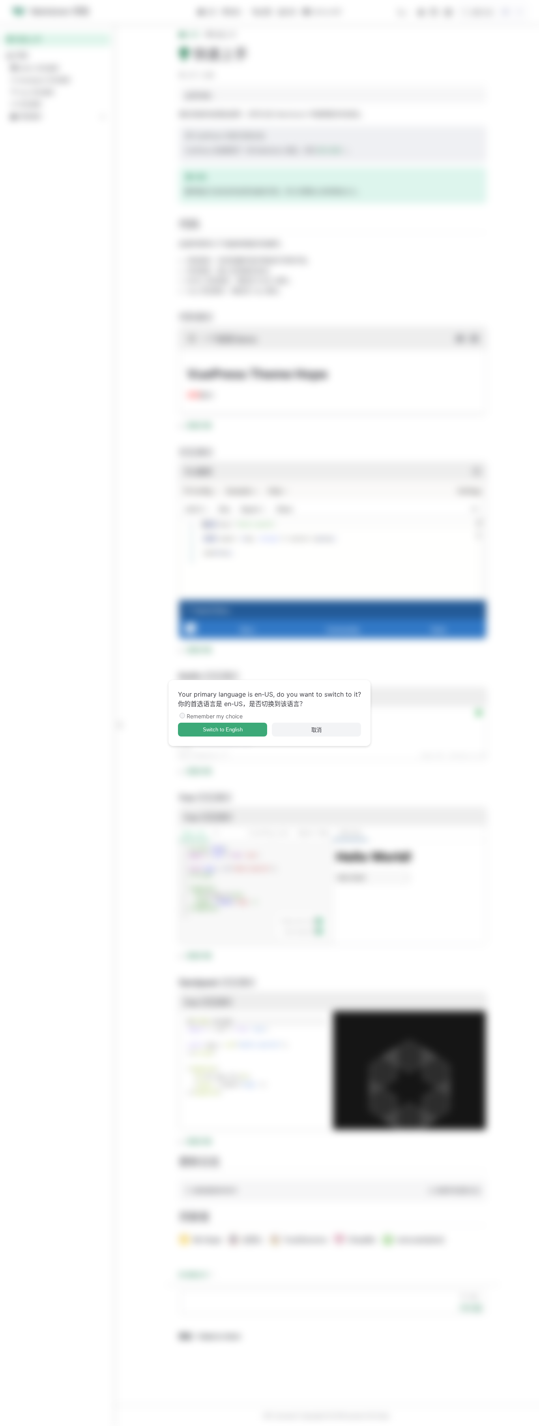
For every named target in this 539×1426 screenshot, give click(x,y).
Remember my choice (215, 716)
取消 (316, 730)
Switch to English (223, 730)
